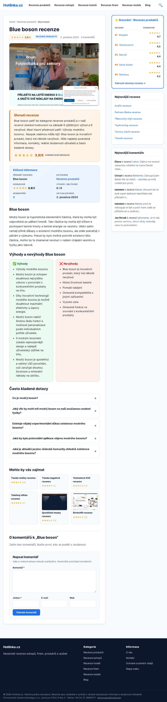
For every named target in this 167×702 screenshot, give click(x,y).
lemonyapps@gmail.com (109, 697)
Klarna (138, 189)
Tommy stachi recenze (127, 131)
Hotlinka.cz (13, 5)
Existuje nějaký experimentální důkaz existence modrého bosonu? (48, 425)
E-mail (44, 598)
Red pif (123, 54)
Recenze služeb (131, 5)
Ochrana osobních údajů (139, 663)
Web (72, 598)
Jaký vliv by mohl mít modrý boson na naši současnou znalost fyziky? (51, 411)
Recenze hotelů (87, 5)
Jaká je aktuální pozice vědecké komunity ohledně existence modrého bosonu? (50, 451)
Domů (12, 21)
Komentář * (18, 567)
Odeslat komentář (26, 612)
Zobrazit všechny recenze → (130, 83)
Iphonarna (143, 217)
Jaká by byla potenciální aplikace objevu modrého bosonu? (49, 438)
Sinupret (123, 35)
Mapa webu (132, 668)
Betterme (138, 175)
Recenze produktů (39, 5)
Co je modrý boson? (25, 398)
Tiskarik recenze (123, 138)
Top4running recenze (126, 125)
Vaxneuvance (126, 45)
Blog (147, 5)
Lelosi (135, 161)
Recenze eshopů (64, 5)
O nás (129, 652)
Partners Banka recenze (127, 112)
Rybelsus (124, 74)
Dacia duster (126, 64)
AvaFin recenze (123, 105)
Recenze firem (109, 5)
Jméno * (17, 598)
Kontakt (130, 657)
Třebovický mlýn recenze (128, 118)
